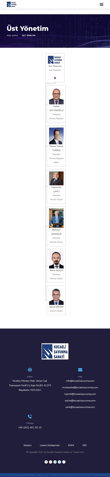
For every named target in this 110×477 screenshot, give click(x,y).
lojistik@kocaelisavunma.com (80, 394)
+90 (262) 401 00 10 (30, 427)
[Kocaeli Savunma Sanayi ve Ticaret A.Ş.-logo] (55, 351)
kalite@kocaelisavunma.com (80, 400)
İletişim (28, 445)
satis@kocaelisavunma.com (80, 407)
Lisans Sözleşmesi (50, 445)
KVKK (71, 445)
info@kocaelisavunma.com (80, 380)
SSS (84, 445)
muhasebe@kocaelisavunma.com (80, 387)
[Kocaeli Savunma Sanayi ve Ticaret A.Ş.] (12, 4)
